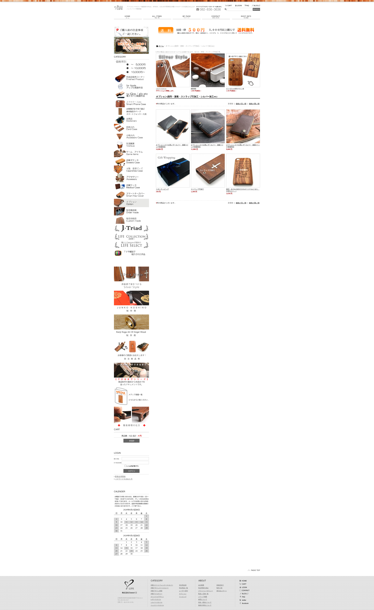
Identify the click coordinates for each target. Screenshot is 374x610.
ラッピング (182, 596)
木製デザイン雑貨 (156, 591)
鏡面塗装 (193, 88)
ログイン (243, 587)
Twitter (243, 600)
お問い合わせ (217, 17)
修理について (202, 599)
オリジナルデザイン (157, 596)
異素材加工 (220, 585)
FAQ (248, 5)
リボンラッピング (162, 189)
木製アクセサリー (156, 594)
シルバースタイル (161, 88)
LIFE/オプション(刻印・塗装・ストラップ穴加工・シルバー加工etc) (118, 8)
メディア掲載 (202, 596)
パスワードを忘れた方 (124, 479)
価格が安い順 (241, 104)
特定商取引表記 (203, 588)
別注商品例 (182, 585)
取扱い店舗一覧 (203, 594)
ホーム (128, 17)
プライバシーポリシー (205, 591)
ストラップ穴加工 (197, 189)
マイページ (187, 17)
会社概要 (246, 17)
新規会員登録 (120, 476)
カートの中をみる (230, 5)
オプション (182, 594)
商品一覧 (158, 17)
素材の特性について (204, 605)
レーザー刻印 (183, 591)
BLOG (256, 5)
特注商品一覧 (183, 588)
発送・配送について (204, 602)
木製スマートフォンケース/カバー (162, 585)
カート (243, 584)
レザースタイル (156, 599)
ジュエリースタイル (157, 605)
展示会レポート (222, 591)
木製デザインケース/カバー (160, 588)
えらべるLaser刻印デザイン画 (235, 88)
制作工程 (219, 588)
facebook (244, 603)
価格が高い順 (254, 104)
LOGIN (240, 5)
